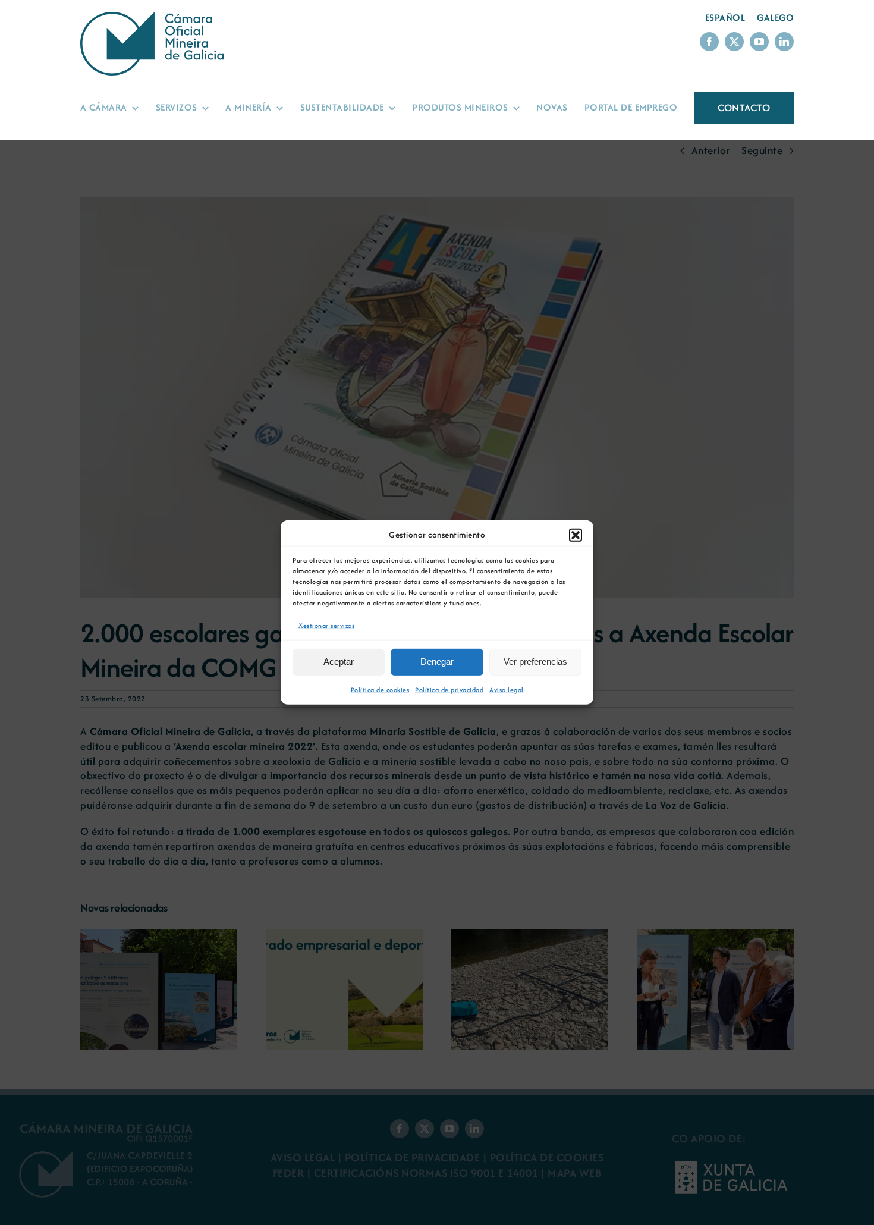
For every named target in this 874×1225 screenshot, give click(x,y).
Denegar (437, 662)
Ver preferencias (535, 662)
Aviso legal (506, 690)
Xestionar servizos (326, 625)
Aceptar (338, 662)
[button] (575, 535)
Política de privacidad (449, 690)
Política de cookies (380, 690)
